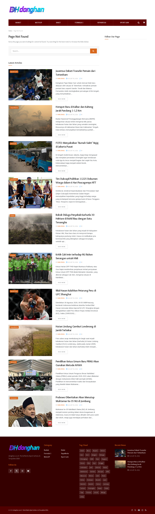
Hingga (101, 463)
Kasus (105, 467)
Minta (91, 476)
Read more (61, 99)
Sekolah (83, 484)
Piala (103, 476)
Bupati (95, 451)
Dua (97, 459)
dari (87, 455)
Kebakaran (84, 471)
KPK (107, 471)
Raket (58, 22)
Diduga (102, 455)
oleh (97, 476)
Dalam (103, 451)
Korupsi (100, 471)
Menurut (83, 476)
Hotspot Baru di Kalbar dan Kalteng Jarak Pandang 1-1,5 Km (136, 464)
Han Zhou (61, 78)
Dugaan (104, 459)
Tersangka (91, 488)
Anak (82, 451)
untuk (96, 492)
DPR (91, 459)
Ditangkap (84, 459)
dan (82, 455)
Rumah (98, 480)
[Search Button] (93, 51)
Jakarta (98, 467)
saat (105, 480)
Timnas (88, 492)
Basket (18, 22)
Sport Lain (124, 22)
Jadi (91, 467)
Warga (103, 492)
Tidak (106, 488)
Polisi (82, 480)
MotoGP (38, 22)
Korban (92, 471)
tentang (106, 484)
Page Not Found (18, 31)
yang (82, 496)
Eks (89, 463)
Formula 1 (79, 22)
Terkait (83, 488)
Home (10, 31)
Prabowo (90, 480)
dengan (94, 455)
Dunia (82, 463)
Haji (94, 463)
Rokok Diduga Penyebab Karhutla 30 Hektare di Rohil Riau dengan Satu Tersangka (75, 218)
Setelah (91, 484)
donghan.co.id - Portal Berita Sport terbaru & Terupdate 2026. (30, 510)
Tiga (82, 492)
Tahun (98, 484)
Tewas (99, 488)
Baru (88, 451)
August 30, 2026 (72, 78)
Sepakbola (101, 22)
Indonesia (84, 467)
